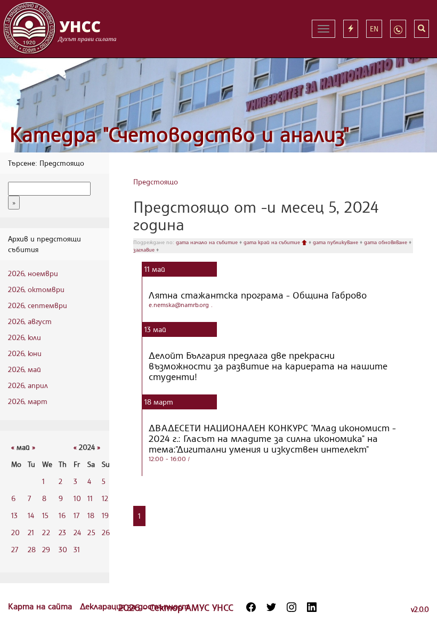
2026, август (30, 321)
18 (90, 515)
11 (90, 498)
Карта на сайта (41, 606)
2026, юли (24, 337)
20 (15, 532)
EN (374, 28)
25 (91, 532)
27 (14, 549)
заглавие (144, 249)
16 (62, 515)
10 (77, 498)
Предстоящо (155, 181)
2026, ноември (33, 273)
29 (46, 549)
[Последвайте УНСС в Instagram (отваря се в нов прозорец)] (291, 607)
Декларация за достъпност (134, 606)
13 (14, 515)
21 (31, 532)
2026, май (24, 369)
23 (62, 532)
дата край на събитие (273, 242)
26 (106, 532)
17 (76, 515)
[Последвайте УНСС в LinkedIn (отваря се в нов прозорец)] (312, 607)
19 (105, 515)
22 (46, 532)
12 (105, 498)
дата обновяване (386, 242)
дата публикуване (336, 242)
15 (45, 515)
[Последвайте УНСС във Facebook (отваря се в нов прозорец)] (251, 607)
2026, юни (25, 353)
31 (77, 549)
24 (77, 532)
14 (31, 515)
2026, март (27, 401)
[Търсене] (421, 29)
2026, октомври (36, 289)
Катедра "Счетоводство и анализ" (180, 134)
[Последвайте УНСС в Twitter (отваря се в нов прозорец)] (271, 607)
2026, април (28, 385)
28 (32, 549)
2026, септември (37, 305)
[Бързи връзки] (350, 29)
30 (63, 549)
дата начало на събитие (207, 242)
